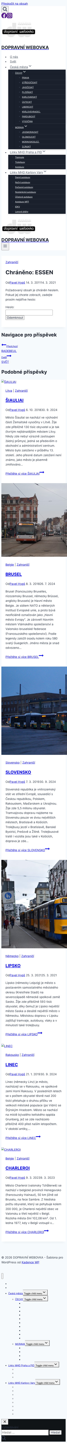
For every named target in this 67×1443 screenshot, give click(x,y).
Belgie (9, 564)
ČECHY (19, 1299)
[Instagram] (9, 17)
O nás (14, 57)
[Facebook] (4, 17)
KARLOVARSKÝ (29, 97)
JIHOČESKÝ (28, 87)
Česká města (15, 1293)
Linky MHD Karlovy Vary (21, 1382)
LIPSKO (13, 965)
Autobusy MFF (22, 201)
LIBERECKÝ (27, 107)
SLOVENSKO (18, 772)
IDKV (17, 206)
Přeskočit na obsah (14, 3)
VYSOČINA (27, 121)
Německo (12, 956)
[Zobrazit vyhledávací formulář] (5, 9)
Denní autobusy (22, 177)
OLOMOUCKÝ (29, 137)
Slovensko (12, 762)
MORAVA (20, 1343)
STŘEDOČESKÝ (29, 82)
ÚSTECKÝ (27, 102)
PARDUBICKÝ (28, 116)
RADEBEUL (9, 349)
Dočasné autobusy (24, 187)
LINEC (11, 1064)
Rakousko (12, 1055)
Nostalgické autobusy (25, 192)
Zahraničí (11, 262)
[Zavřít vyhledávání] (4, 1422)
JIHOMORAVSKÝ (30, 132)
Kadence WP (30, 1262)
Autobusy (19, 167)
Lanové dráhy (21, 211)
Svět (13, 61)
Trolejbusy (20, 162)
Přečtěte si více (22, 473)
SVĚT (5, 360)
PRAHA (25, 77)
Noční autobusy (22, 182)
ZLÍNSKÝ (26, 146)
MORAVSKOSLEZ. (30, 141)
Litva (8, 390)
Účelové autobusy (24, 197)
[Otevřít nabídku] (5, 246)
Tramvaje (19, 157)
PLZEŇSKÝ (27, 92)
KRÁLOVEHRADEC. (31, 111)
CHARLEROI (17, 1168)
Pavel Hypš (17, 282)
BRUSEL (13, 574)
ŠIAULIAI (14, 400)
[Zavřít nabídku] (2, 1276)
